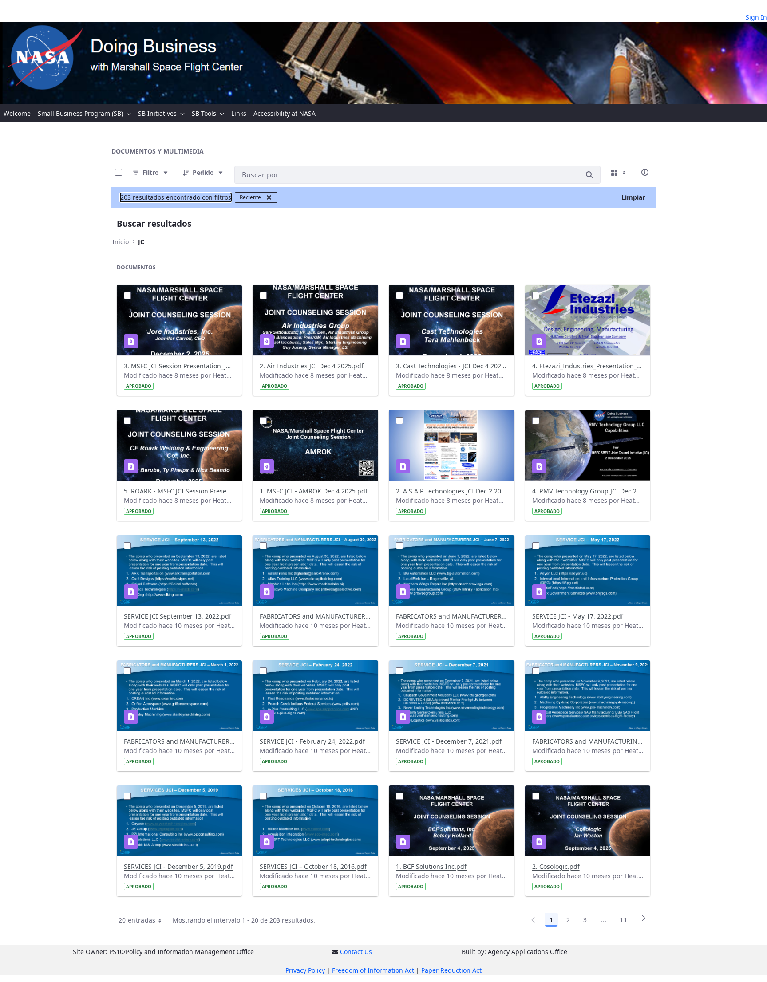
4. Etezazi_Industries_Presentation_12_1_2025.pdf (588, 366)
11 (623, 919)
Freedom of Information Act (373, 970)
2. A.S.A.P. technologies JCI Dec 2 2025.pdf (451, 491)
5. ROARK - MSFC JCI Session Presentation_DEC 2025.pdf (179, 491)
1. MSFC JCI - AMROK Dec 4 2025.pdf (314, 491)
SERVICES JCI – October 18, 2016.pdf (313, 866)
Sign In (756, 17)
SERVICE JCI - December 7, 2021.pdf (449, 741)
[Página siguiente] (644, 921)
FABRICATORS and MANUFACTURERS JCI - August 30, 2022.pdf (315, 616)
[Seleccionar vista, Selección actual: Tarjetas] (619, 172)
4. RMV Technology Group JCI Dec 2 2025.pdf (588, 491)
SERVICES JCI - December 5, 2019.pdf (178, 866)
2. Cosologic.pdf (556, 866)
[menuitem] (17, 113)
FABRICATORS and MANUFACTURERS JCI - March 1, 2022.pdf (179, 741)
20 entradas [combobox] (137, 920)
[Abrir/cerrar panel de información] (645, 172)
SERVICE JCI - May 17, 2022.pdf (577, 616)
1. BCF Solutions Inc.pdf (431, 866)
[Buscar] (589, 175)
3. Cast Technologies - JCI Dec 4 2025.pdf (451, 366)
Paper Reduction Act (451, 970)
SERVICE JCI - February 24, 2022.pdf (312, 741)
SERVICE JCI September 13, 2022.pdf (177, 616)
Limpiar (633, 197)
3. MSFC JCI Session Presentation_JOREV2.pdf (179, 366)
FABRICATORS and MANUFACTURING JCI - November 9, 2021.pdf (588, 741)
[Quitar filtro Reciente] (269, 197)
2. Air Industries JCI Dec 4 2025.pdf (312, 366)
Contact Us (356, 951)
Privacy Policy (305, 970)
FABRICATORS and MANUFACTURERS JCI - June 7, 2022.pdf (451, 616)
